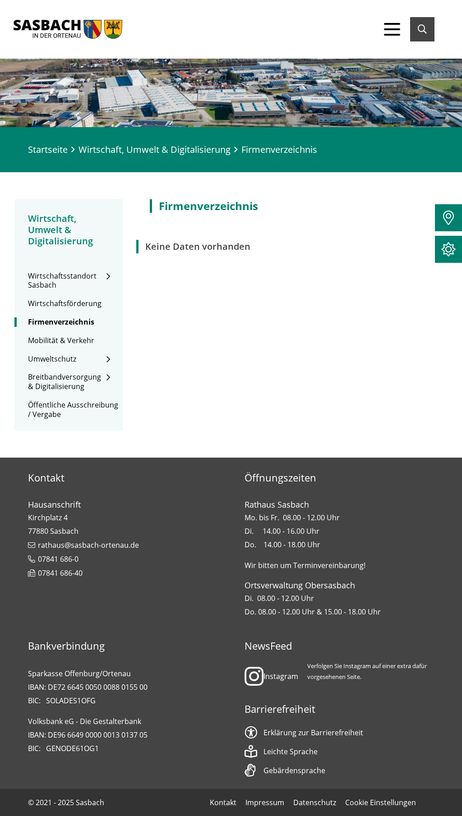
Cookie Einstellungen (380, 802)
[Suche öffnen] (422, 29)
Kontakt (223, 802)
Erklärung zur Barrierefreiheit (313, 733)
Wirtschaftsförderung (65, 303)
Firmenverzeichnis (61, 322)
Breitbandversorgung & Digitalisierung (64, 381)
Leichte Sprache (290, 751)
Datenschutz (314, 802)
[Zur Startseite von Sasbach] (68, 29)
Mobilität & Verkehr (61, 340)
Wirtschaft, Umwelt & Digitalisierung (155, 149)
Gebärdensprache (294, 770)
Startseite (48, 149)
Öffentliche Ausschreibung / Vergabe (73, 409)
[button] (448, 217)
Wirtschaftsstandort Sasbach (62, 280)
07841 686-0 (58, 559)
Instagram (280, 676)
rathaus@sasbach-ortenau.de (88, 545)
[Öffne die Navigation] (392, 29)
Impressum (264, 802)
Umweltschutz (52, 359)
